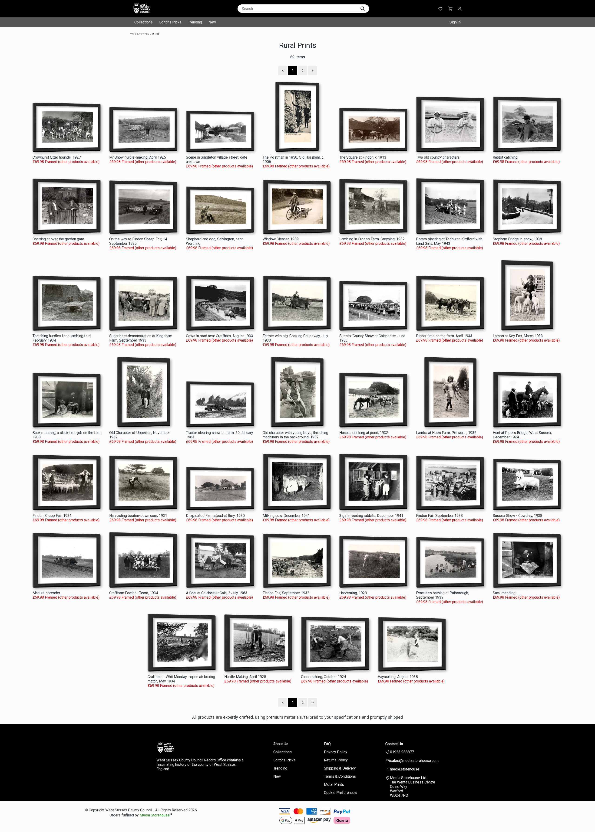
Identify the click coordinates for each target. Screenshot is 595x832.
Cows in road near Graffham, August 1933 (219, 336)
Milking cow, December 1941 (286, 515)
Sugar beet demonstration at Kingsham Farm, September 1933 (140, 338)
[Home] (161, 12)
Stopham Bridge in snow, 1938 (517, 239)
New (212, 22)
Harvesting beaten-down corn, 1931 (138, 515)
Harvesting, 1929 (353, 593)
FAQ (327, 744)
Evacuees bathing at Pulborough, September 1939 (442, 595)
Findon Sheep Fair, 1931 (52, 515)
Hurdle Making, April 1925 (245, 677)
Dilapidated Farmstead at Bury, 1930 (215, 515)
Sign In (455, 22)
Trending (195, 22)
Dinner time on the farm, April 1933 (444, 336)
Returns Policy (336, 760)
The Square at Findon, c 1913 (362, 157)
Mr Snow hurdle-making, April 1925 (137, 157)
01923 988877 (402, 752)
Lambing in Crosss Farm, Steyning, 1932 (372, 239)
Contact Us (394, 744)
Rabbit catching (505, 157)
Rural (155, 34)
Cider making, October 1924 (323, 677)
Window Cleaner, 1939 (281, 239)
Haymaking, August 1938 (398, 677)
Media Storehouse (155, 815)
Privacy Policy (335, 752)
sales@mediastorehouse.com (414, 760)
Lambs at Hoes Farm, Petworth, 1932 (446, 433)
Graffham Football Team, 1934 (133, 593)
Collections (143, 22)
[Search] (362, 8)
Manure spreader (46, 593)
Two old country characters (438, 157)
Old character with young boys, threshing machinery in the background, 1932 (295, 435)
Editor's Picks (170, 22)
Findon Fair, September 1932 (286, 593)
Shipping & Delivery (340, 768)
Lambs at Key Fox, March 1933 (518, 336)
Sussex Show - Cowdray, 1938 (517, 515)
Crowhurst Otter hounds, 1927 (57, 157)
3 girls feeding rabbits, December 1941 (371, 515)
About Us (280, 744)
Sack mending (504, 593)
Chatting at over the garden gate (58, 239)
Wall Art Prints (139, 34)
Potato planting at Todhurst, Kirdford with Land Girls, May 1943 (449, 241)
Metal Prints (334, 784)
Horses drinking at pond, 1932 (363, 433)
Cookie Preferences (340, 792)
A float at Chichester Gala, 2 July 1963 (216, 593)
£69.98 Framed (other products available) (66, 162)
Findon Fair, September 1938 (439, 515)
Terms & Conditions (340, 776)
